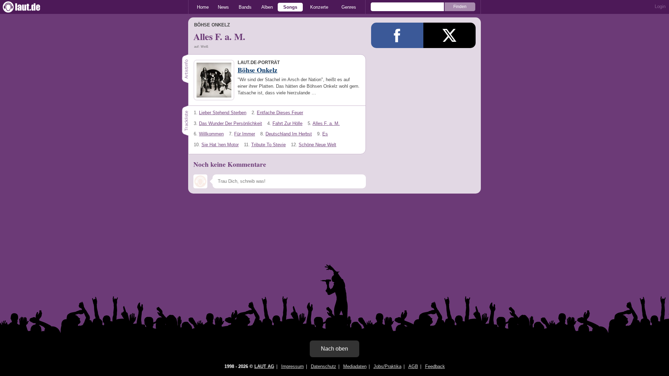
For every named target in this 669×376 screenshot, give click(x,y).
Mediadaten (355, 366)
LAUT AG (264, 366)
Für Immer (244, 133)
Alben (267, 7)
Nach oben (334, 349)
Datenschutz (323, 366)
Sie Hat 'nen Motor (220, 144)
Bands (245, 7)
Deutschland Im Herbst (289, 133)
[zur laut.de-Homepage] (28, 7)
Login (660, 6)
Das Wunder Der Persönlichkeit (230, 123)
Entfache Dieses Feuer (280, 112)
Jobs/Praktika (387, 366)
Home (203, 7)
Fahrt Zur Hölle (287, 123)
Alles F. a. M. (326, 123)
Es (325, 133)
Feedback (435, 366)
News (223, 7)
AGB (413, 366)
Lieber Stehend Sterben (222, 112)
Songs (290, 7)
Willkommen (211, 133)
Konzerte (319, 7)
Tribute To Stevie (268, 144)
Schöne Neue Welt (317, 144)
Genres (348, 7)
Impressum (292, 366)
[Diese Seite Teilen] (397, 35)
